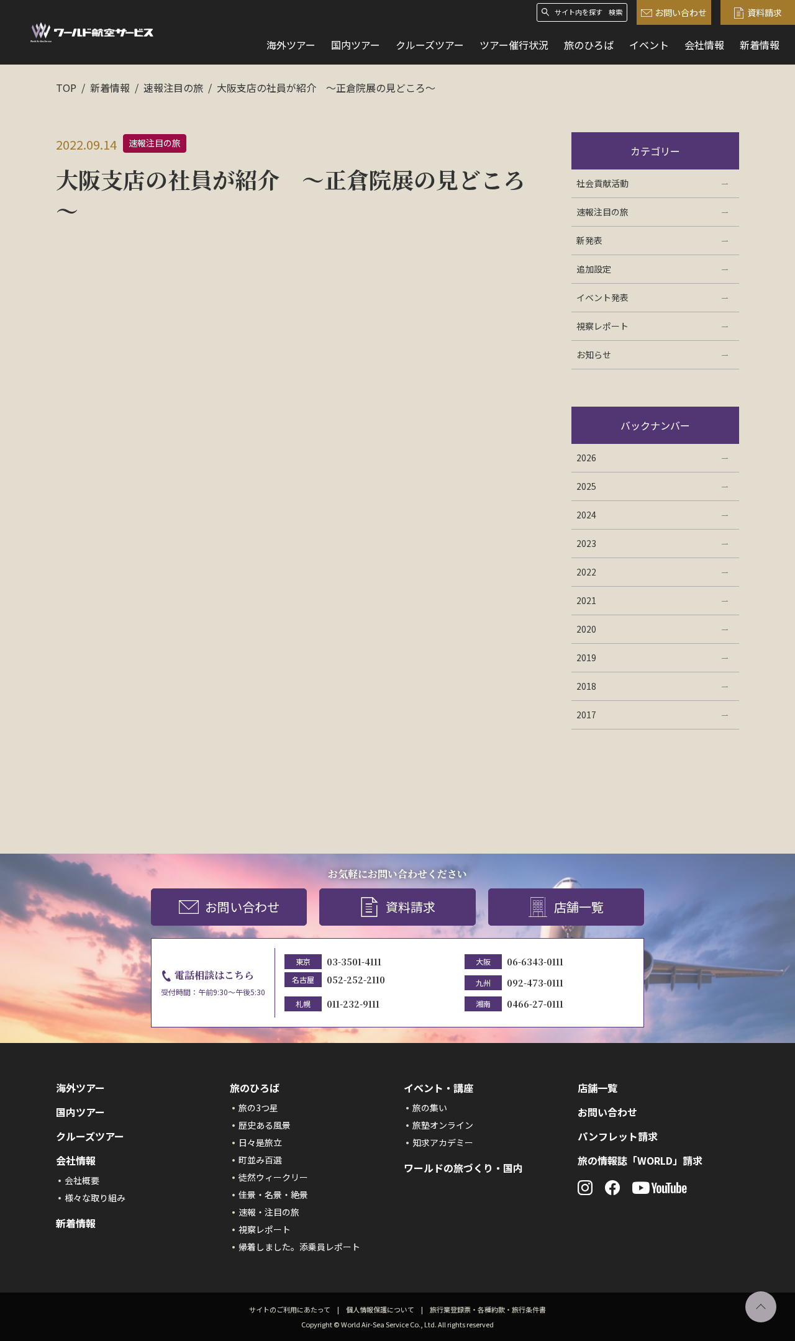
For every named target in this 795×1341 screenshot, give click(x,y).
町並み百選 (260, 1160)
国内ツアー (355, 45)
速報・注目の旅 (268, 1212)
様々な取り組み (95, 1197)
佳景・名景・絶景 (273, 1194)
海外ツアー (291, 45)
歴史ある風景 (264, 1125)
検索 (615, 12)
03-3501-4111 (354, 961)
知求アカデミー (442, 1142)
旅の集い (429, 1107)
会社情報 (704, 45)
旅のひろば (589, 45)
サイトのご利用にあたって (289, 1309)
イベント (649, 45)
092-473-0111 (535, 983)
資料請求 (764, 12)
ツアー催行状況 (513, 45)
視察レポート (264, 1229)
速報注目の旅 (173, 87)
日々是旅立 (260, 1142)
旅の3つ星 (258, 1107)
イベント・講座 (438, 1087)
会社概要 (82, 1180)
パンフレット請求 (618, 1136)
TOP (66, 87)
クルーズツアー (430, 45)
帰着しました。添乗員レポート (299, 1246)
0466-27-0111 (535, 1004)
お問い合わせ (681, 12)
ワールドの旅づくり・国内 (463, 1167)
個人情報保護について (380, 1309)
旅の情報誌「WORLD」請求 (640, 1160)
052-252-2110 (356, 979)
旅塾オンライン (442, 1125)
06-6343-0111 (535, 961)
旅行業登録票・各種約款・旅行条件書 (488, 1309)
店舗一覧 (579, 907)
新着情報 (759, 45)
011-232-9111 (353, 1004)
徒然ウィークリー (273, 1177)
